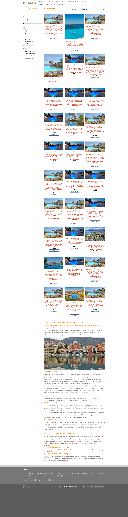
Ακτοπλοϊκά (49, 4)
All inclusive (28, 39)
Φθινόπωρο (38, 480)
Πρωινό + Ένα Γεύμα (86, 477)
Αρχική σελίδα (25, 10)
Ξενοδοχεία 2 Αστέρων (92, 475)
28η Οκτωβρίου (28, 51)
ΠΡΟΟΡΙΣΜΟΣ (76, 1)
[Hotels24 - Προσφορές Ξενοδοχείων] (30, 3)
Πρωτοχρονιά (100, 477)
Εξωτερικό (83, 1)
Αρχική (42, 1)
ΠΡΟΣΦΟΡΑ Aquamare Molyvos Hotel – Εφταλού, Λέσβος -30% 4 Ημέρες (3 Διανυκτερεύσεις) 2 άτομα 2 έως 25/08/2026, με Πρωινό (74, 156)
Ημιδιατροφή (57, 1)
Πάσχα (76, 477)
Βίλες (102, 473)
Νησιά (63, 1)
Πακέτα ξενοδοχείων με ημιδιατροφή (53, 443)
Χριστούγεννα (28, 58)
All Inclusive (48, 1)
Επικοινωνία (26, 485)
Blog (54, 4)
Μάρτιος (80, 475)
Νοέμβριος (85, 475)
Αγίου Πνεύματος (29, 53)
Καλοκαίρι (27, 56)
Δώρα (37, 475)
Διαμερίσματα (32, 475)
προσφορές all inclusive (70, 443)
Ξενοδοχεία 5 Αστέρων (48, 477)
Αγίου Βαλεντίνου (70, 473)
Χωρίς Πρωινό (28, 45)
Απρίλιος (93, 473)
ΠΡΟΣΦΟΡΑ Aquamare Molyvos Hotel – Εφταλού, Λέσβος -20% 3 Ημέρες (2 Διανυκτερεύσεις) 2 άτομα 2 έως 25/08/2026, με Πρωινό (54, 156)
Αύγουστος (27, 55)
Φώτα (43, 480)
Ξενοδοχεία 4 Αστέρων (38, 477)
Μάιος (76, 475)
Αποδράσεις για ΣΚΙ (86, 473)
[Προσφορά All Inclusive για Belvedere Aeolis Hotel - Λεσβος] (53, 65)
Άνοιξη (64, 473)
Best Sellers (45, 473)
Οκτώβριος (71, 477)
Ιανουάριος (51, 475)
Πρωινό (27, 43)
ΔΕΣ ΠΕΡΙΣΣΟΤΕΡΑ (54, 38)
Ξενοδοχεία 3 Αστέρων (28, 477)
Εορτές (40, 475)
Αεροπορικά (42, 4)
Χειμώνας (47, 480)
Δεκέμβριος (26, 475)
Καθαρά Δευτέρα (65, 475)
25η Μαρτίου (26, 473)
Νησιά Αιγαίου (31, 10)
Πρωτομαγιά (94, 477)
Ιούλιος (55, 475)
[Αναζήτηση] (39, 1)
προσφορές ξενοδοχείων (93, 436)
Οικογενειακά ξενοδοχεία (63, 477)
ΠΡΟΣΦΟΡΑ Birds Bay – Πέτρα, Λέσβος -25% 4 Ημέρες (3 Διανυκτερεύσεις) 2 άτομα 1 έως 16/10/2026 (74, 44)
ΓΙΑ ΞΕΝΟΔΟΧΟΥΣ (60, 4)
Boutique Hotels (52, 473)
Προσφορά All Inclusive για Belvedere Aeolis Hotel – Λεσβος (53, 80)
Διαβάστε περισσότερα (54, 83)
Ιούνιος (59, 475)
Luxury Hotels (59, 473)
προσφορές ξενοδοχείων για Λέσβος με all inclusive (62, 450)
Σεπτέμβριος (26, 480)
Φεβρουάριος (32, 480)
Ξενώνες (55, 477)
